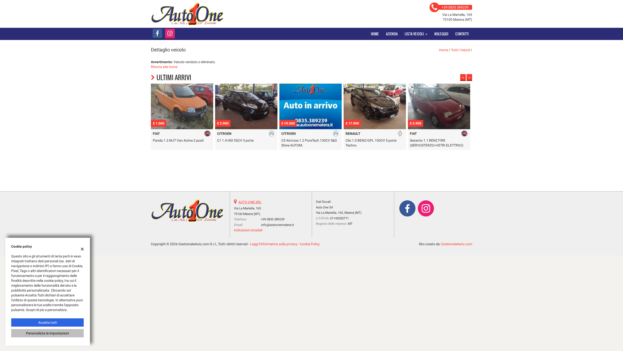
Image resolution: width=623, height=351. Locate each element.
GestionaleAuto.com (456, 244)
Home (375, 33)
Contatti (462, 33)
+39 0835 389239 (272, 219)
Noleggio (441, 33)
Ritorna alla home (164, 67)
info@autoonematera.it (277, 225)
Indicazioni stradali (248, 230)
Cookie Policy (310, 244)
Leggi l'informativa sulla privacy (273, 244)
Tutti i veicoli (460, 50)
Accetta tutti (47, 322)
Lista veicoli (415, 33)
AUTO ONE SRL (250, 202)
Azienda (392, 33)
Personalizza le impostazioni (47, 333)
